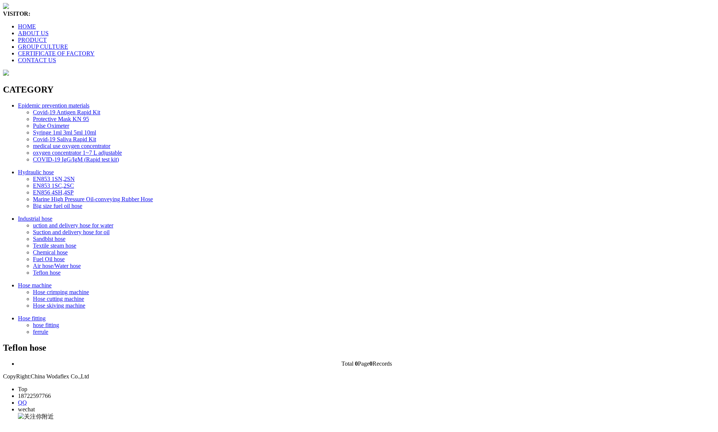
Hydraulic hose (36, 172)
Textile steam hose (54, 245)
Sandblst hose (49, 239)
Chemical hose (50, 252)
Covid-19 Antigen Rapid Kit (66, 112)
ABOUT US (33, 33)
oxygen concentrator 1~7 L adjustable (77, 152)
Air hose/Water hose (57, 266)
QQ (22, 402)
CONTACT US (37, 60)
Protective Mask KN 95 (61, 119)
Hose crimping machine (61, 292)
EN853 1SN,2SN (54, 179)
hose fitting (46, 325)
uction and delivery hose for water (73, 225)
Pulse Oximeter (51, 126)
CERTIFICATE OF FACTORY (56, 53)
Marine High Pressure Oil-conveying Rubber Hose (93, 199)
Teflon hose (47, 272)
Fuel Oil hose (49, 259)
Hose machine (35, 285)
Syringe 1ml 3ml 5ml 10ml (64, 132)
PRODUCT (32, 40)
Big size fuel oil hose (57, 206)
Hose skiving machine (59, 305)
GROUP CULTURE (43, 46)
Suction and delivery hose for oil (71, 232)
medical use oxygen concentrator (71, 146)
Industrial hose (35, 218)
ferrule (40, 332)
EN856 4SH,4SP (53, 192)
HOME (27, 26)
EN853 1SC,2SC (53, 185)
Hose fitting (32, 318)
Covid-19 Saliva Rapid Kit (64, 139)
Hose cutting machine (58, 299)
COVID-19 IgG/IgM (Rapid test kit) (76, 159)
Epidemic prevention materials (53, 105)
